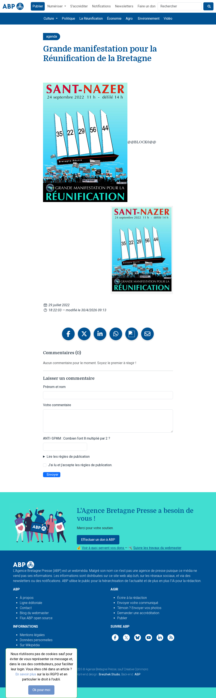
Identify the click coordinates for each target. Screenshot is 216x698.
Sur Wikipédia (30, 645)
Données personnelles (36, 640)
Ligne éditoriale (31, 603)
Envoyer (52, 475)
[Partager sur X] (84, 334)
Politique (68, 18)
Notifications (101, 6)
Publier (37, 6)
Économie (114, 18)
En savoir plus (25, 674)
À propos (27, 598)
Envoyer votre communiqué (137, 603)
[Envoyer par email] (147, 334)
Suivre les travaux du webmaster (157, 548)
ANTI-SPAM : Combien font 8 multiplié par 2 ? (76, 438)
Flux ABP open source (36, 618)
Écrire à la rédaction (132, 598)
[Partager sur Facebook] (68, 334)
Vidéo (168, 18)
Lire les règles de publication (68, 457)
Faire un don (146, 6)
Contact (26, 608)
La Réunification (91, 18)
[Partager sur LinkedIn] (100, 334)
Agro (129, 18)
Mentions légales (32, 635)
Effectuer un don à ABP (98, 540)
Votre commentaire (57, 405)
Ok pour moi (41, 690)
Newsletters (124, 6)
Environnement (148, 18)
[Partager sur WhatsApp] (115, 334)
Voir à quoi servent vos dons (103, 548)
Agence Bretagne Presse (101, 669)
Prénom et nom (54, 387)
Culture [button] (49, 18)
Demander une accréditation (138, 613)
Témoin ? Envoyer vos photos (139, 608)
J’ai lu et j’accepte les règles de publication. (80, 465)
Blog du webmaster (34, 613)
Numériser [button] (55, 6)
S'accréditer (79, 6)
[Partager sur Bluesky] (131, 334)
